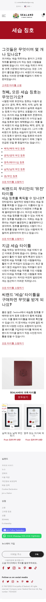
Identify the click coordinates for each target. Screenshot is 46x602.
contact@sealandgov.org (25, 2)
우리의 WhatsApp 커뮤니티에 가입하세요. (23, 536)
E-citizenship (6, 523)
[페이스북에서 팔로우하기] (3, 568)
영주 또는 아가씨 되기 (34, 435)
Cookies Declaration (9, 489)
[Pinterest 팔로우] (24, 568)
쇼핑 (3, 507)
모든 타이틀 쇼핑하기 (13, 181)
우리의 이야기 (7, 465)
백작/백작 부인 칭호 (14, 148)
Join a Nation (7, 493)
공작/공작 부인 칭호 (14, 155)
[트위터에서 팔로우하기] (8, 568)
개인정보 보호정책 (9, 481)
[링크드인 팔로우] (19, 568)
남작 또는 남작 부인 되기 (12, 435)
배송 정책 (6, 485)
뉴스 (3, 469)
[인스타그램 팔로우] (14, 568)
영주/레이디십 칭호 (14, 162)
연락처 (4, 473)
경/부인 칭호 (10, 176)
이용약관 (8, 560)
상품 (3, 515)
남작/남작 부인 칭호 (14, 169)
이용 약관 (6, 477)
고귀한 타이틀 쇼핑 (12, 85)
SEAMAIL (5, 519)
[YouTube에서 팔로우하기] (30, 568)
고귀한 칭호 (6, 511)
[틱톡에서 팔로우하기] (35, 568)
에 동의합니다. (14, 560)
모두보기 (23, 397)
